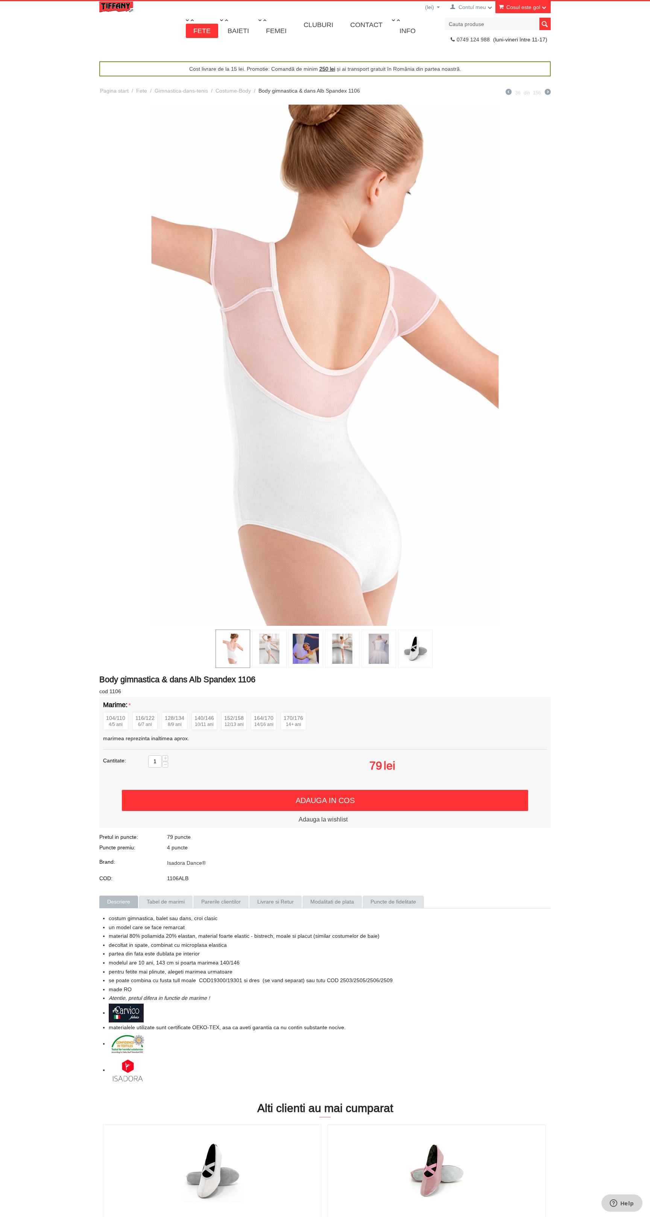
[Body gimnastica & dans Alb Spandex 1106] (325, 365)
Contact (366, 25)
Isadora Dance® (186, 863)
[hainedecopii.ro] (116, 6)
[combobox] (498, 24)
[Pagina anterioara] (509, 93)
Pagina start (114, 91)
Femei (276, 31)
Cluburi (318, 25)
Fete (202, 31)
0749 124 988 (473, 40)
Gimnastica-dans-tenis (181, 91)
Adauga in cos (325, 800)
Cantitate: (114, 761)
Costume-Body (233, 91)
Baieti (238, 31)
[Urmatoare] (548, 93)
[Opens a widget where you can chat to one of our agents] (621, 1203)
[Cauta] (545, 24)
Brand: (107, 862)
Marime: (115, 705)
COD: (105, 878)
